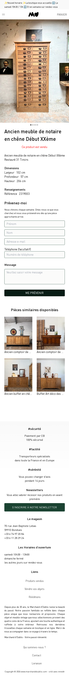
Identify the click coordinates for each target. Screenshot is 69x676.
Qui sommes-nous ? (34, 647)
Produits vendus (34, 581)
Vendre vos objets (34, 589)
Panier (62, 14)
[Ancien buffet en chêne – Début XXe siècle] (18, 377)
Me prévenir (34, 293)
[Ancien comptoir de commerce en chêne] (51, 335)
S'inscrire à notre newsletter (34, 507)
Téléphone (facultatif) (17, 249)
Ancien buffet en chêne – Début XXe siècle (30, 393)
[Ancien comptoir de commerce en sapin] (18, 335)
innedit (61, 671)
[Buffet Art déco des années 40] (51, 377)
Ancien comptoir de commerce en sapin (28, 352)
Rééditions (35, 597)
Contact (36, 655)
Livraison (37, 663)
